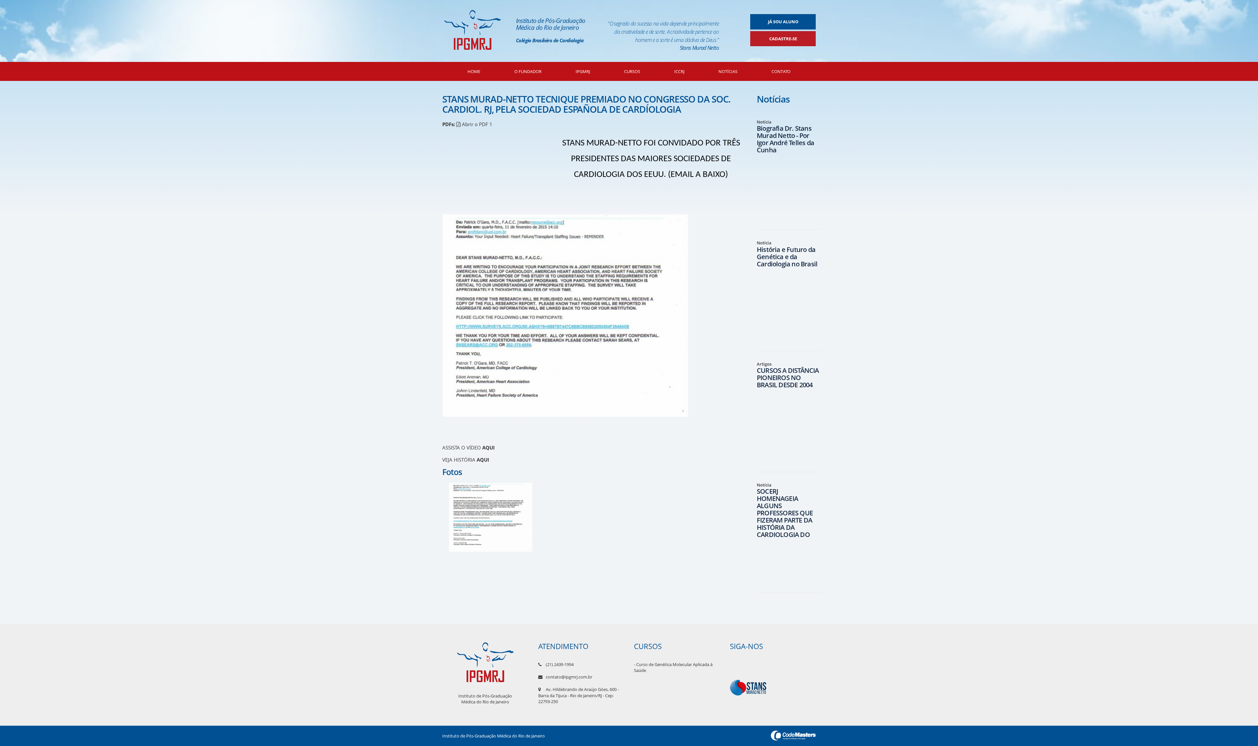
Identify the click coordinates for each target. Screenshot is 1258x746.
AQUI (488, 447)
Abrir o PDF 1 (476, 124)
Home (473, 71)
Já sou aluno (783, 22)
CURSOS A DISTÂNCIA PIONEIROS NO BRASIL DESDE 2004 (788, 377)
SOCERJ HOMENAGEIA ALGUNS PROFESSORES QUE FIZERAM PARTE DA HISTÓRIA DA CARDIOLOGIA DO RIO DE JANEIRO (785, 516)
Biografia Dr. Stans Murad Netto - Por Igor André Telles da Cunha (785, 139)
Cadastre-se (783, 39)
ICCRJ (679, 71)
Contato (781, 71)
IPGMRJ (583, 71)
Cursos (632, 71)
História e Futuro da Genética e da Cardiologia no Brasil (787, 256)
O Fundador (528, 71)
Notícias (727, 71)
